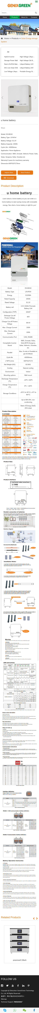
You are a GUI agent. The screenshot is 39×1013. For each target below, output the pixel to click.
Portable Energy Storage (27, 71)
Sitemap (4, 999)
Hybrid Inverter (9, 57)
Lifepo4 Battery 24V (26, 68)
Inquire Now (9, 172)
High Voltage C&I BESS (27, 60)
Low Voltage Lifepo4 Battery (11, 71)
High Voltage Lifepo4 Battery (27, 57)
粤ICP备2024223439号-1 (15, 996)
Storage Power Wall (11, 60)
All (8, 52)
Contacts (34, 17)
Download (10, 178)
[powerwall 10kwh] (19, 940)
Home (5, 17)
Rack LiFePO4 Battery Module (11, 64)
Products (15, 17)
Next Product (25, 172)
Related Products (11, 917)
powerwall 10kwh (19, 960)
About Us (24, 17)
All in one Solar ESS (11, 68)
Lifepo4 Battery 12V (26, 64)
